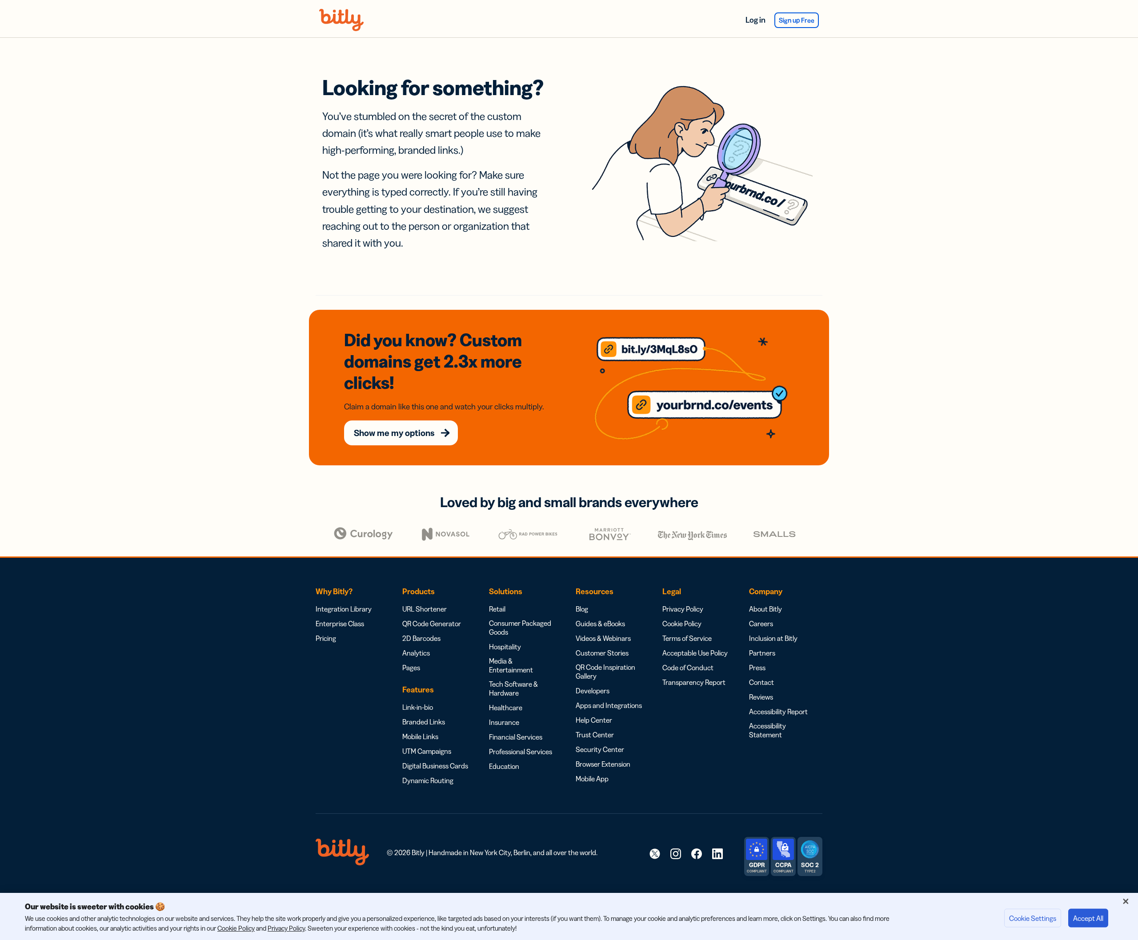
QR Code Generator (431, 623)
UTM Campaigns (426, 751)
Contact (761, 682)
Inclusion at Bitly (773, 638)
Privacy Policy (682, 608)
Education (504, 766)
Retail (497, 608)
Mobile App (592, 778)
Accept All (1088, 918)
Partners (762, 652)
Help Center (594, 720)
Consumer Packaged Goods (520, 627)
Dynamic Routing (427, 780)
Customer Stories (602, 652)
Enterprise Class (340, 623)
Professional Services (520, 751)
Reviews (761, 696)
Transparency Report (693, 682)
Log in (755, 20)
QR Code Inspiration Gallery (605, 671)
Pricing (326, 638)
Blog (582, 608)
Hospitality (505, 646)
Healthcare (505, 707)
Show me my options (394, 433)
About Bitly (765, 608)
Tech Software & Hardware (513, 688)
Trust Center (595, 734)
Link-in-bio (417, 707)
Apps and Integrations (609, 705)
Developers (592, 690)
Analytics (416, 652)
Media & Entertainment (511, 665)
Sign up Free (796, 20)
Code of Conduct (687, 667)
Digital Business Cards (435, 765)
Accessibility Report (778, 711)
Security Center (600, 749)
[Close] (1125, 901)
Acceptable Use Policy (695, 652)
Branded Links (423, 721)
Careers (761, 623)
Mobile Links (420, 736)
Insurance (504, 722)
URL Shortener (424, 608)
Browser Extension (603, 764)
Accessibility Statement (767, 730)
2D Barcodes (421, 638)
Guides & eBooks (600, 623)
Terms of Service (687, 638)
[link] (655, 853)
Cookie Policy (681, 623)
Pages (411, 667)
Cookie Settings (1032, 918)
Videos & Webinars (603, 638)
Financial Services (515, 736)
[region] (569, 916)
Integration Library (344, 608)
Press (757, 667)
